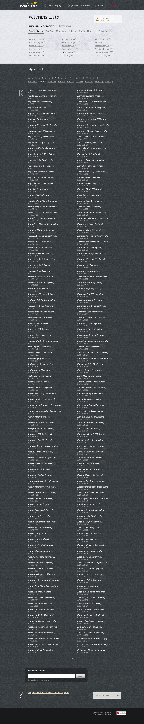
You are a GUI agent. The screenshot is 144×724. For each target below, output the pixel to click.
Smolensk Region (36, 55)
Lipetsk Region (101, 39)
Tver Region (67, 55)
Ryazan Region (35, 52)
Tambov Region (69, 49)
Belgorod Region (36, 39)
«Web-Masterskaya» (98, 714)
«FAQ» (117, 695)
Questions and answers (81, 5)
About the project (56, 5)
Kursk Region (68, 45)
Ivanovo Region (36, 45)
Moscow (98, 42)
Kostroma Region (69, 42)
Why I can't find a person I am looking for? (48, 692)
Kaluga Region (68, 39)
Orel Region (34, 49)
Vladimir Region (102, 49)
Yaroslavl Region (102, 55)
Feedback (102, 5)
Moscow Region (102, 45)
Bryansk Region (36, 42)
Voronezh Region (102, 52)
